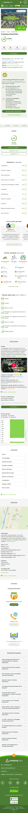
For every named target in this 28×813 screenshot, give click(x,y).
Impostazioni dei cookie (9, 808)
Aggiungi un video (13, 150)
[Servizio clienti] (21, 2)
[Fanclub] (17, 6)
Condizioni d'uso (9, 806)
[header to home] (6, 2)
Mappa (11, 5)
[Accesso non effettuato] (25, 2)
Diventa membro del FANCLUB (13, 111)
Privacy (21, 806)
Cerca (6, 5)
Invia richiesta (13, 53)
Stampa (16, 806)
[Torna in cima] (14, 755)
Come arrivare (4, 572)
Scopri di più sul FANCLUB (14, 114)
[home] (14, 760)
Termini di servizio (20, 808)
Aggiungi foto (13, 153)
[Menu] (2, 5)
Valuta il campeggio (13, 147)
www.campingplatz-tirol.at (14, 67)
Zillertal (18, 65)
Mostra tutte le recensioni (13, 244)
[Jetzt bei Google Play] (14, 802)
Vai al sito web (13, 644)
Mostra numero (14, 624)
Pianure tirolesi (11, 65)
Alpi (22, 65)
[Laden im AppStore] (14, 798)
